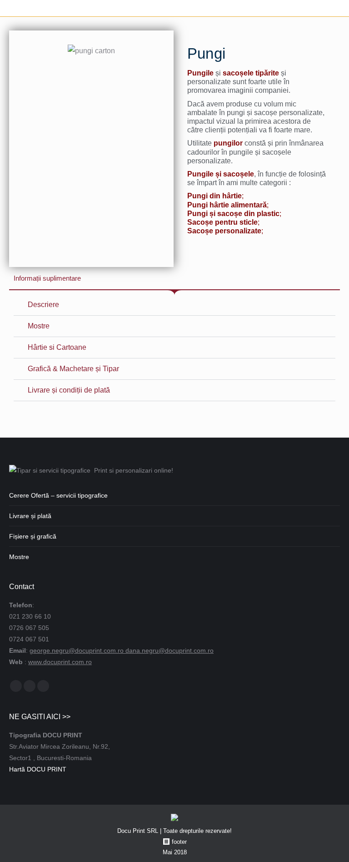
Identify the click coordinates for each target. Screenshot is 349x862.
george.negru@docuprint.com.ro (77, 650)
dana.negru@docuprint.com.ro (169, 650)
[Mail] (29, 686)
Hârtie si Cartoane (57, 347)
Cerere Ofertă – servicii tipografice (58, 495)
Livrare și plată (30, 515)
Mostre (39, 326)
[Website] (43, 686)
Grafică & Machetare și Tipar (73, 369)
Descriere (43, 304)
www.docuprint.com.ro (60, 661)
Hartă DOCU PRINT (37, 769)
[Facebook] (16, 686)
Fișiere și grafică (32, 536)
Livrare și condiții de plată (69, 390)
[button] (174, 305)
